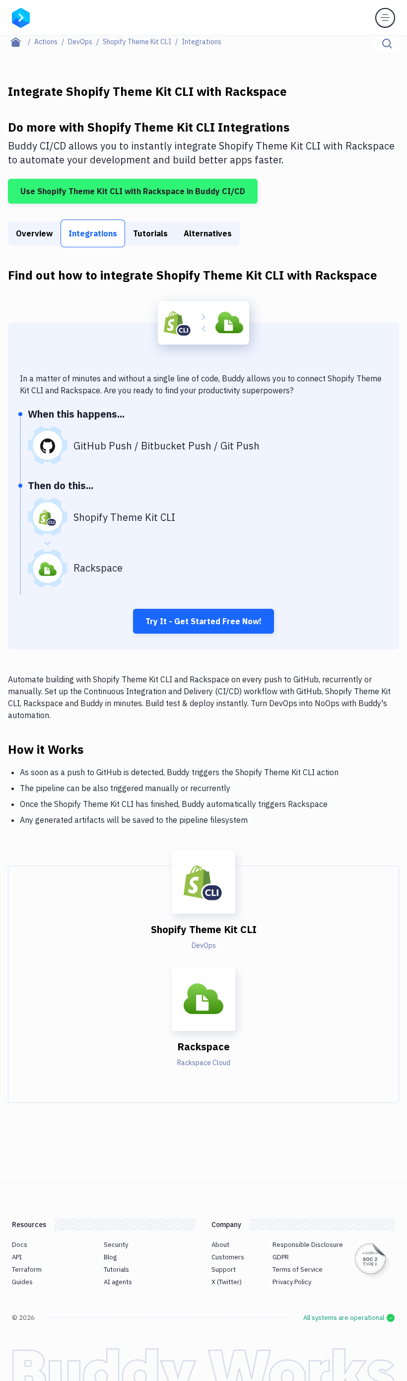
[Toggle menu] (385, 18)
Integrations (92, 233)
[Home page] (21, 42)
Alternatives (208, 233)
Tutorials (150, 233)
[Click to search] (387, 44)
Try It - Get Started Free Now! (203, 621)
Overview (34, 233)
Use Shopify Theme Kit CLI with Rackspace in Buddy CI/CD (132, 191)
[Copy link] (95, 749)
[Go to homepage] (21, 17)
